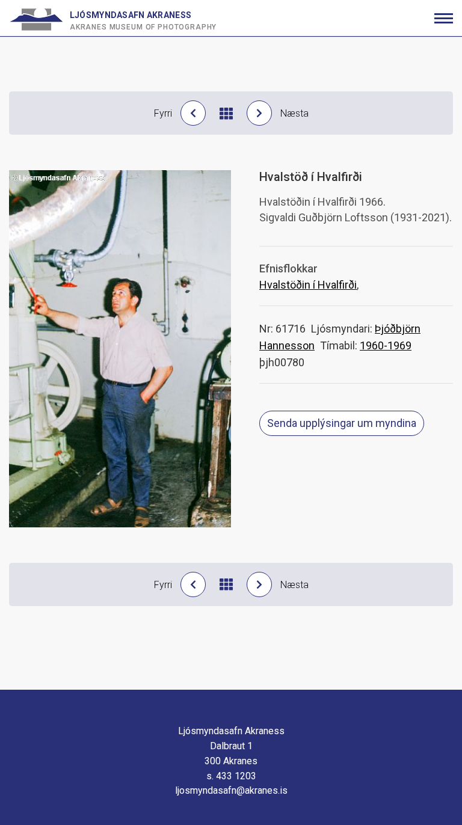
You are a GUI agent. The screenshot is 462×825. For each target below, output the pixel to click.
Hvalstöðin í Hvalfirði (308, 284)
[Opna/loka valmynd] (443, 18)
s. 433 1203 (231, 776)
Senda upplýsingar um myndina (341, 423)
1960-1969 (385, 345)
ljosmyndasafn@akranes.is (231, 790)
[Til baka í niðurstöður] (226, 113)
